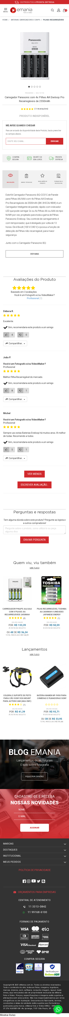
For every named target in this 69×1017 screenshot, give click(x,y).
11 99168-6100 (37, 912)
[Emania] (21, 10)
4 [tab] (37, 87)
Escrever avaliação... (34, 484)
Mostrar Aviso (7, 1015)
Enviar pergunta (34, 539)
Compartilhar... (16, 343)
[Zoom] (34, 60)
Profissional (33, 298)
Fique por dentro (34, 776)
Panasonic (29, 93)
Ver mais (34, 254)
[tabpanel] (34, 60)
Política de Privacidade (35, 870)
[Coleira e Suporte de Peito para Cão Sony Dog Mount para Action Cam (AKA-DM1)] (17, 677)
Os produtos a (37, 2)
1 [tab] (29, 87)
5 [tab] (40, 87)
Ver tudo (34, 568)
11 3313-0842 (37, 906)
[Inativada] (20, 968)
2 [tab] (32, 87)
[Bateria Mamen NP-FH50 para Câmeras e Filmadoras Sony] (52, 677)
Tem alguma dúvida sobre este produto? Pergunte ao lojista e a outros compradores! (35, 521)
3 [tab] (34, 87)
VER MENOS (34, 473)
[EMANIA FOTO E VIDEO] (5, 20)
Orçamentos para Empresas (36, 892)
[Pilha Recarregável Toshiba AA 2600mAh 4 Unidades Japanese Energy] (52, 590)
